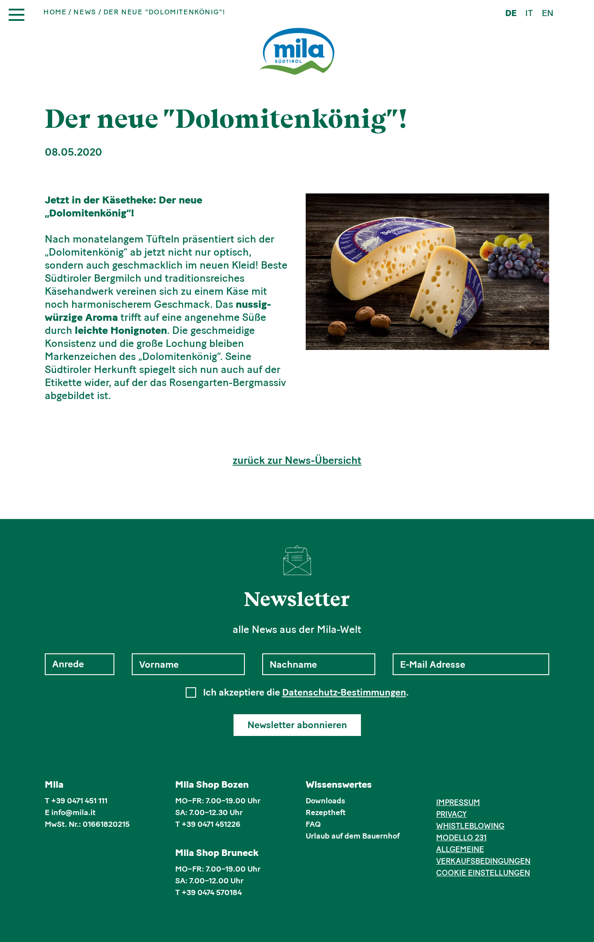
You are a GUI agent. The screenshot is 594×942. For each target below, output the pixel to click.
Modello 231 (461, 837)
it (529, 13)
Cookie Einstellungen (483, 873)
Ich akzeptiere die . (306, 692)
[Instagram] (455, 785)
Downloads (325, 801)
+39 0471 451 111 (79, 801)
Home (55, 12)
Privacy (451, 814)
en (548, 13)
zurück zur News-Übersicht (297, 460)
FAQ (313, 824)
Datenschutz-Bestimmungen (344, 692)
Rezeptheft (326, 812)
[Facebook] (441, 785)
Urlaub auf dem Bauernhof (353, 836)
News (84, 12)
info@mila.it (73, 812)
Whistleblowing (470, 826)
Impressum (458, 802)
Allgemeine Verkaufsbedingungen (483, 855)
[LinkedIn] (468, 785)
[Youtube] (481, 785)
